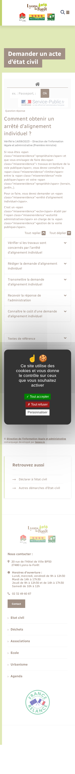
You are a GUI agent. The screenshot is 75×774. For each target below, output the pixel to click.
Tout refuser (39, 404)
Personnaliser (37, 412)
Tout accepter (39, 396)
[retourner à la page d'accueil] (36, 12)
